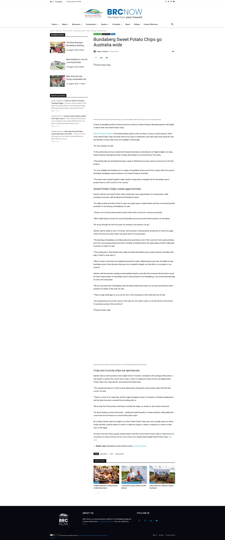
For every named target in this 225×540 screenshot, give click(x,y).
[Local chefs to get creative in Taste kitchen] (134, 475)
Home (52, 31)
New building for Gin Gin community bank (77, 60)
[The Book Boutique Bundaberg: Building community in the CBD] (57, 47)
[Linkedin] (171, 1)
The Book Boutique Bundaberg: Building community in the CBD (76, 44)
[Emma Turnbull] (95, 51)
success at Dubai (139, 446)
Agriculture (97, 34)
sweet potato (119, 454)
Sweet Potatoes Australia (103, 134)
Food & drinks (67, 31)
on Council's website (105, 521)
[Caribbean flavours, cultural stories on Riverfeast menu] (106, 475)
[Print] (106, 57)
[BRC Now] (112, 13)
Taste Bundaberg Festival (131, 482)
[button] (172, 24)
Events (96, 482)
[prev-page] (95, 493)
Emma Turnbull (102, 51)
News (113, 34)
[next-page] (98, 493)
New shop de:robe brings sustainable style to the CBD (76, 78)
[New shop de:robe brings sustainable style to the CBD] (57, 81)
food (111, 454)
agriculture (104, 454)
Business (58, 31)
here (84, 524)
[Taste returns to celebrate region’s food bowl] (162, 475)
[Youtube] (173, 1)
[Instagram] (168, 1)
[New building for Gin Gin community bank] (57, 64)
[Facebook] (165, 1)
